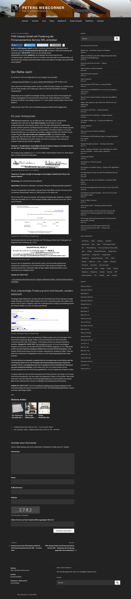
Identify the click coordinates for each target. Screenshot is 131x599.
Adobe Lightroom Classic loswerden (92, 68)
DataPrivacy (89, 21)
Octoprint (113, 261)
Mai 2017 (83, 347)
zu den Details (15, 583)
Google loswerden (86, 126)
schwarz (102, 272)
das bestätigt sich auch (44, 344)
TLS (95, 275)
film (83, 248)
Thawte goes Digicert (87, 157)
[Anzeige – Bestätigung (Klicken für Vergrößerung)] (40, 320)
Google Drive (86, 255)
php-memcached (87, 268)
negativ (105, 261)
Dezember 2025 (86, 290)
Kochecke (35, 21)
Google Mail (96, 255)
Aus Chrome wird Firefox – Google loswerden (94, 110)
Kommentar (16, 451)
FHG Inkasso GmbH (21, 429)
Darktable (108, 241)
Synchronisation (86, 275)
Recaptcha (94, 272)
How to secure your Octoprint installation (93, 131)
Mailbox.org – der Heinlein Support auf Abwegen (95, 50)
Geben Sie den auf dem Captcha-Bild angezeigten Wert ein (32, 520)
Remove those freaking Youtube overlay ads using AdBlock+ (99, 97)
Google (89, 251)
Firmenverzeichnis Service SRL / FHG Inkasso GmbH (33, 427)
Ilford (112, 258)
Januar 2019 (84, 322)
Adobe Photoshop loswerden (89, 74)
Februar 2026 (85, 286)
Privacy (115, 268)
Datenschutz (85, 244)
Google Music (106, 255)
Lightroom (92, 261)
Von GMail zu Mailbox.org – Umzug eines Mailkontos (97, 120)
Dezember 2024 (86, 297)
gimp (83, 251)
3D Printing (85, 241)
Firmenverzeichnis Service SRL (41, 429)
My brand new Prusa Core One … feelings (93, 63)
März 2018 (84, 329)
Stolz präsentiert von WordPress (27, 594)
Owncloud (85, 265)
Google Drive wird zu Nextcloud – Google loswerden (96, 115)
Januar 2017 (84, 354)
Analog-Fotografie (76, 21)
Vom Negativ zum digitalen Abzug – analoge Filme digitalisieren (100, 167)
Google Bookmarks (100, 251)
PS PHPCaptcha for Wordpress (19, 515)
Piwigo (52, 21)
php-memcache (104, 265)
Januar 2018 (84, 336)
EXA (93, 244)
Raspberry (85, 272)
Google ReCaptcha (97, 258)
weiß (108, 275)
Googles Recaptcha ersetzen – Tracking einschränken (97, 144)
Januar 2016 (84, 358)
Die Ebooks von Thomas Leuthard (91, 162)
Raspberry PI (62, 21)
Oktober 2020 (85, 304)
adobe (93, 241)
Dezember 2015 (86, 361)
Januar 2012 (84, 368)
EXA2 (98, 244)
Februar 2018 (85, 333)
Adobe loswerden (86, 79)
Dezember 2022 (86, 301)
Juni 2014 (84, 365)
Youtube (114, 275)
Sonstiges (100, 21)
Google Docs (112, 251)
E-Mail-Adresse (17, 487)
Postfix (109, 268)
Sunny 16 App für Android (88, 200)
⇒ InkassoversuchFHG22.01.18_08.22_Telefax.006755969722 (32, 82)
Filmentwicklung (91, 248)
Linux (44, 21)
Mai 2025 (83, 293)
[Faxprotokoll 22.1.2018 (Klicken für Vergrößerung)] (40, 219)
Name (13, 477)
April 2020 (84, 311)
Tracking (101, 275)
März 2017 (84, 351)
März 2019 (84, 315)
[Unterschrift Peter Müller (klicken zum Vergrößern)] (40, 163)
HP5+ (107, 258)
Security (109, 272)
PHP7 (96, 268)
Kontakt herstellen (16, 576)
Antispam (100, 241)
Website (14, 497)
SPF (116, 272)
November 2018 (86, 326)
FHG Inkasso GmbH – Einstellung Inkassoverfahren (96, 205)
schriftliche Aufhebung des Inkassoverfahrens (51, 385)
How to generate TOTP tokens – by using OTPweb (96, 84)
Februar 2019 (85, 318)
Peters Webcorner (43, 7)
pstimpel (25, 33)
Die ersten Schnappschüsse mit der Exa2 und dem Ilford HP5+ (100, 187)
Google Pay (85, 258)
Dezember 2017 (86, 340)
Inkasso (57, 429)
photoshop (93, 265)
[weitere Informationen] (64, 45)
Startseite (25, 21)
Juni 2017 (84, 343)
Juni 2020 (84, 308)
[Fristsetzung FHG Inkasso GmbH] (40, 251)
